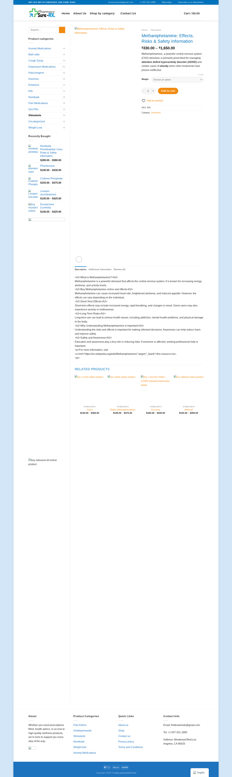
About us (123, 725)
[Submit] (62, 30)
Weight (145, 79)
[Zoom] (79, 259)
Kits (30, 91)
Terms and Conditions (130, 747)
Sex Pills (33, 109)
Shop (121, 730)
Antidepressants (82, 730)
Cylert (90, 409)
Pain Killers (79, 725)
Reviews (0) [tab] (119, 269)
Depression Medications (42, 66)
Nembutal (33, 97)
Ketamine (33, 85)
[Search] (176, 13)
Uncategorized (36, 121)
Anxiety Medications (39, 48)
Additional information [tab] (100, 269)
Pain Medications (38, 103)
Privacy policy (126, 741)
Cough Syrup (35, 60)
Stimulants (34, 115)
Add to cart (168, 91)
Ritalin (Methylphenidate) (122, 409)
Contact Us (128, 13)
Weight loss (79, 747)
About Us (79, 13)
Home (66, 13)
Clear (201, 75)
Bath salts (33, 54)
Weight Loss (35, 127)
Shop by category (102, 13)
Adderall (188, 409)
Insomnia (33, 79)
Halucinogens (36, 72)
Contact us (124, 736)
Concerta (155, 409)
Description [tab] (80, 269)
